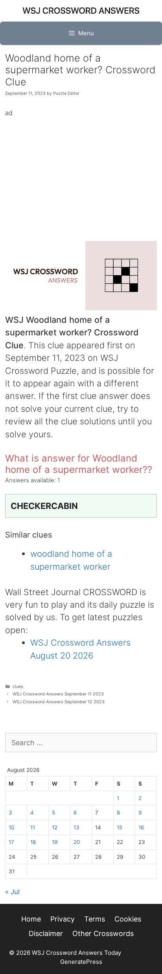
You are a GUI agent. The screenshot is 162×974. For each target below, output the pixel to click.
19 (54, 842)
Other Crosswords (103, 933)
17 (11, 842)
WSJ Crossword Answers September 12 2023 (59, 701)
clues (18, 686)
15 (119, 827)
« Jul (12, 892)
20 (77, 842)
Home (31, 919)
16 (141, 827)
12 (54, 827)
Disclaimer (46, 933)
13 (76, 827)
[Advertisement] (81, 173)
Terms (94, 919)
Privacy (62, 919)
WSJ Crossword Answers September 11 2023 (58, 694)
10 (12, 827)
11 (32, 827)
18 (33, 842)
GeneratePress (81, 961)
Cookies (127, 919)
